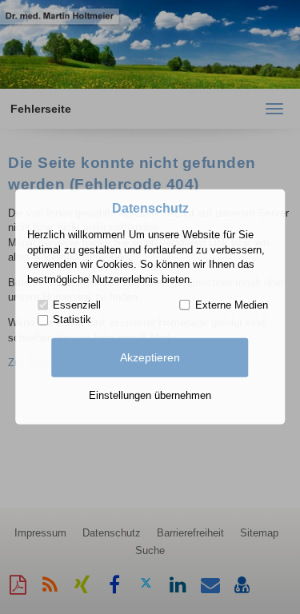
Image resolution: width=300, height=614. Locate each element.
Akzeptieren (150, 357)
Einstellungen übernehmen (150, 395)
